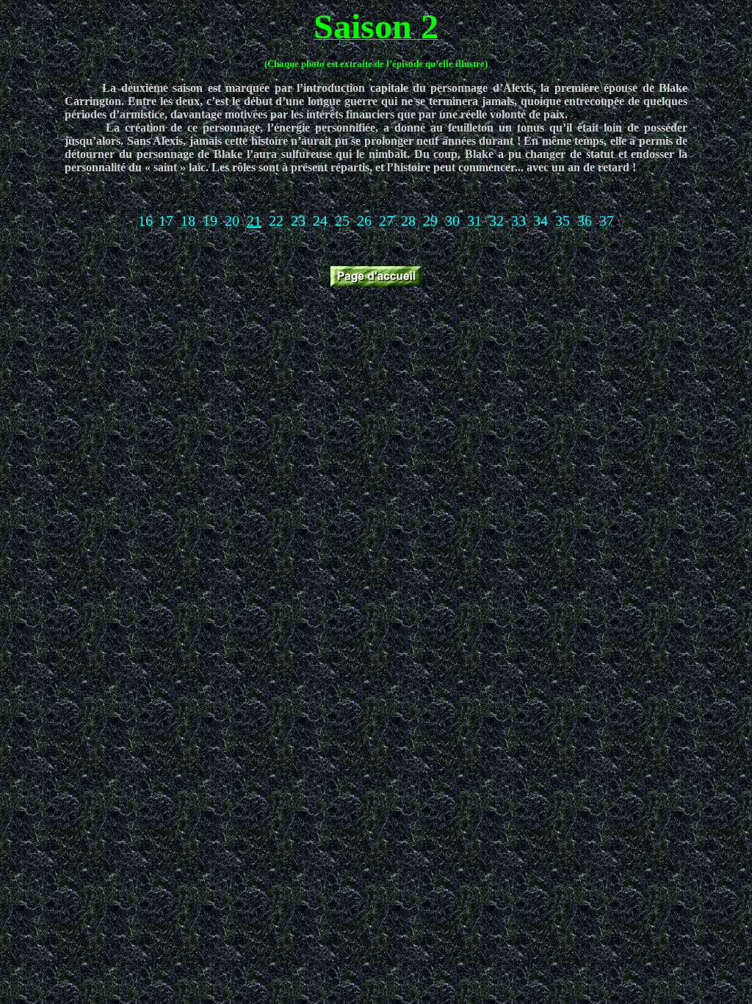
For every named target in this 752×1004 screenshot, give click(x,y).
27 (386, 220)
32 (496, 220)
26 (364, 220)
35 (562, 220)
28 (408, 220)
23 (298, 220)
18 (188, 220)
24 (320, 220)
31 (474, 220)
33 (518, 220)
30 (452, 220)
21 (254, 220)
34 (540, 220)
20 (232, 220)
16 (145, 220)
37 (606, 220)
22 (276, 220)
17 (166, 220)
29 (430, 220)
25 (342, 220)
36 (584, 220)
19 (210, 220)
